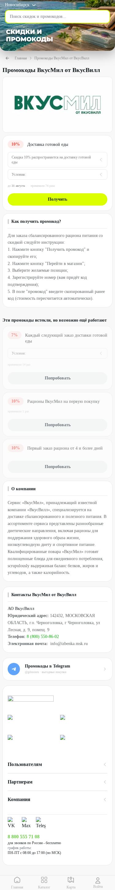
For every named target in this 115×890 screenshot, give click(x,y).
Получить (57, 199)
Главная (21, 58)
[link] (31, 722)
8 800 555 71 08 (24, 836)
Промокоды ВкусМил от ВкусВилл (61, 58)
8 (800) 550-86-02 (43, 636)
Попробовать (58, 378)
